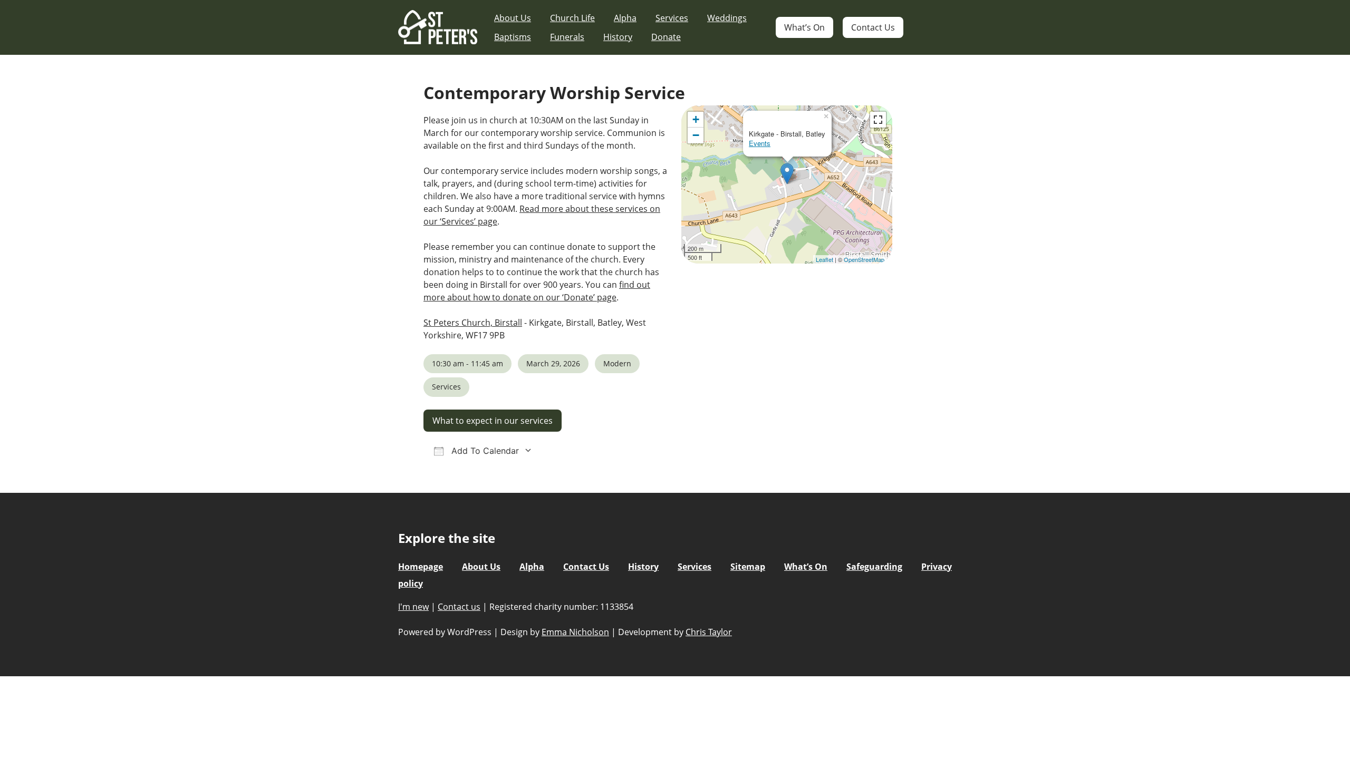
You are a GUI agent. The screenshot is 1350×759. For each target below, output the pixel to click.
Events (759, 143)
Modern (617, 363)
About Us (512, 18)
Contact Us (873, 27)
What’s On (804, 27)
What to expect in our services (492, 420)
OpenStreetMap (864, 259)
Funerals (567, 37)
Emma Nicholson (575, 632)
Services (671, 18)
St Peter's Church (437, 27)
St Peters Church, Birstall (472, 322)
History (617, 37)
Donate (666, 37)
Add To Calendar (484, 450)
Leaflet (824, 259)
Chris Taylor (709, 632)
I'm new (413, 606)
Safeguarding (874, 566)
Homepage (420, 566)
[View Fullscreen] (878, 120)
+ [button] (695, 119)
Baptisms (512, 37)
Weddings (727, 18)
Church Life (572, 18)
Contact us (459, 606)
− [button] (695, 135)
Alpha (625, 18)
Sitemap (747, 566)
